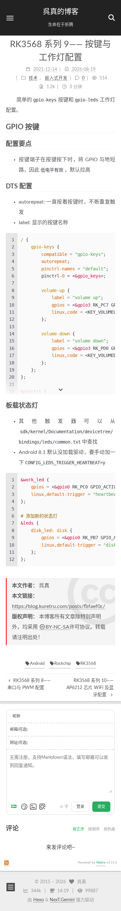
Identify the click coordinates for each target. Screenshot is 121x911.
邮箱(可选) (18, 729)
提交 (101, 807)
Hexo (38, 900)
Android (37, 664)
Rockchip (62, 664)
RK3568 (88, 664)
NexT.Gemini (62, 900)
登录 (80, 807)
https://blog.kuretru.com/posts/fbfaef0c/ (58, 606)
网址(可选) (18, 743)
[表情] (24, 807)
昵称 (16, 716)
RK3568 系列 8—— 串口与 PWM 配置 (29, 684)
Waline (101, 862)
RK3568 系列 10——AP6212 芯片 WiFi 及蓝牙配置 (90, 687)
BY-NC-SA (57, 627)
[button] (10, 18)
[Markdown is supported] (15, 807)
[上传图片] (33, 807)
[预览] (42, 807)
